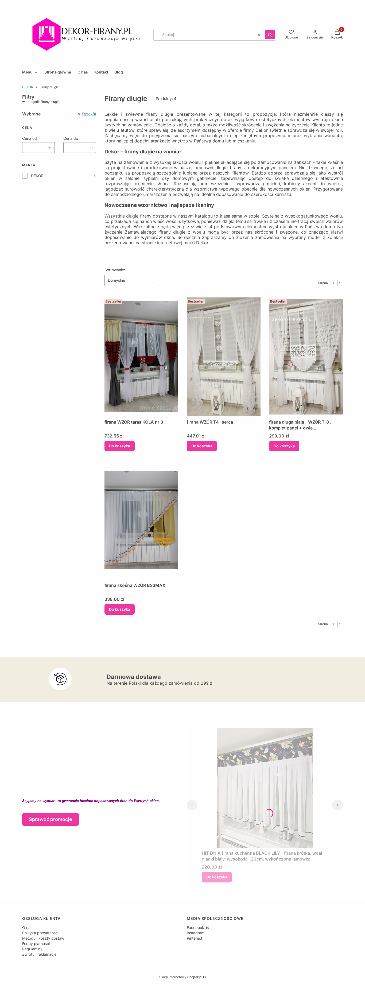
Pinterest (194, 938)
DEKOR (27, 87)
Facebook (196, 927)
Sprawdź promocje (50, 819)
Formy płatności (36, 943)
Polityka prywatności (40, 933)
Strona (323, 283)
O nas (27, 927)
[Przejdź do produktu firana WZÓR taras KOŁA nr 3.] (141, 357)
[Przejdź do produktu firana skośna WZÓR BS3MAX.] (141, 520)
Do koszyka (119, 446)
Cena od (29, 138)
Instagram (195, 933)
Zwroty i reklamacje (39, 954)
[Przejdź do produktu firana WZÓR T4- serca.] (224, 357)
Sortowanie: (114, 270)
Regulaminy (32, 949)
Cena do (70, 138)
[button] (270, 34)
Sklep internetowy (180, 977)
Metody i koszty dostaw (43, 938)
